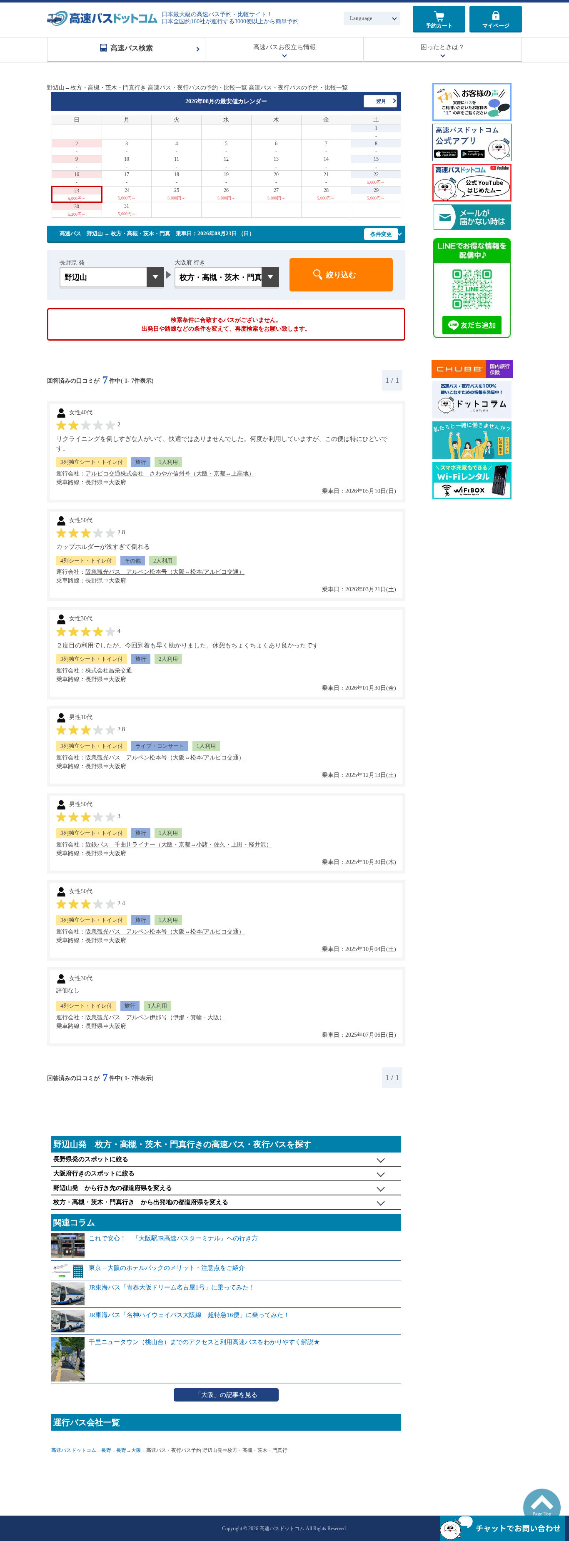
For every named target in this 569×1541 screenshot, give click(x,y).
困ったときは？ (442, 47)
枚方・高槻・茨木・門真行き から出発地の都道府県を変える (140, 1202)
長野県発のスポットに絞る (90, 1159)
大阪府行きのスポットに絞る (94, 1173)
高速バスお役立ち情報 (284, 47)
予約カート (439, 25)
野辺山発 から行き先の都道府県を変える (112, 1188)
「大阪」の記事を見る (226, 1395)
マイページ (495, 25)
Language (361, 18)
